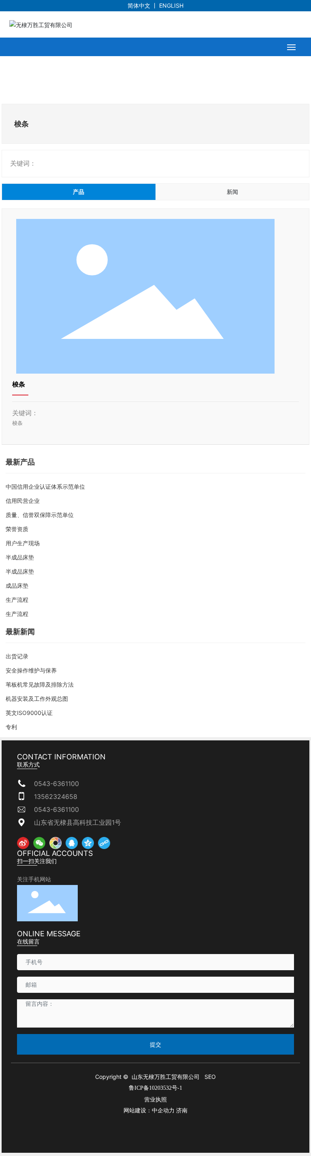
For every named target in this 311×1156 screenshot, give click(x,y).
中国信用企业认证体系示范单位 (45, 486)
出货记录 (17, 656)
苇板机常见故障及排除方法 (40, 684)
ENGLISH (171, 5)
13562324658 (55, 796)
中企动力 (163, 1111)
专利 (11, 726)
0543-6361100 (56, 784)
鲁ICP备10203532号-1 (155, 1088)
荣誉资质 (17, 528)
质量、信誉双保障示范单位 (40, 514)
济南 (181, 1111)
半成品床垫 (20, 557)
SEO (210, 1076)
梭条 (18, 384)
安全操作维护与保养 (31, 670)
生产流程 (17, 599)
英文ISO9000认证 (29, 712)
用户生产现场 (23, 543)
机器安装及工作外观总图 (37, 698)
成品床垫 (17, 585)
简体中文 (139, 5)
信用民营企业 (23, 500)
